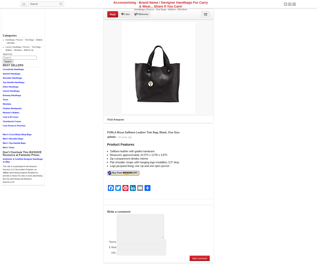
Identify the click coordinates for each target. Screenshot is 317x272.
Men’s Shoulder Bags (13, 139)
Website (143, 14)
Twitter (285, 4)
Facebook (290, 4)
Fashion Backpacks (12, 108)
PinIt (113, 14)
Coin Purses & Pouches (14, 126)
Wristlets (7, 104)
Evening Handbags (12, 95)
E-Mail (112, 247)
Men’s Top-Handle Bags (14, 143)
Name (112, 241)
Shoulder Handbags (12, 78)
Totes (5, 99)
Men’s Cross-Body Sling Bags (17, 134)
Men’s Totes (8, 147)
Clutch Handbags (11, 91)
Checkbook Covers (12, 121)
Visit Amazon (115, 119)
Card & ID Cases (10, 117)
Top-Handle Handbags (13, 82)
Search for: (8, 54)
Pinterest (294, 4)
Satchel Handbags (11, 74)
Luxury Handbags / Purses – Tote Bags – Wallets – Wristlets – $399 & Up (24, 48)
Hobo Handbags (11, 87)
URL (113, 252)
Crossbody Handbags (13, 69)
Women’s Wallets (11, 113)
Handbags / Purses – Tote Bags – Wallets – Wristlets (24, 41)
